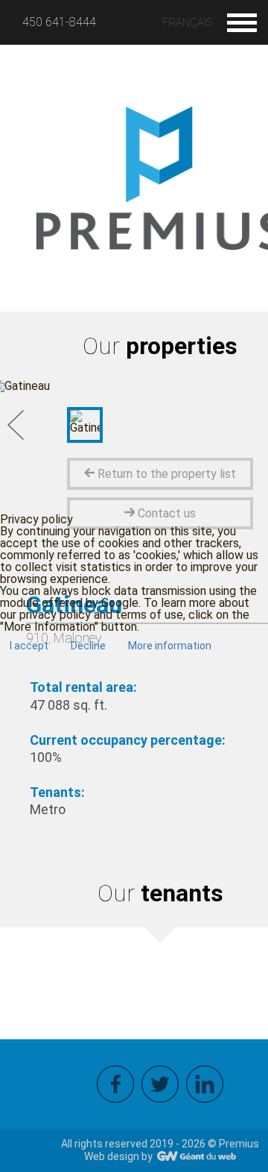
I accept (29, 646)
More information (169, 646)
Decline (88, 646)
